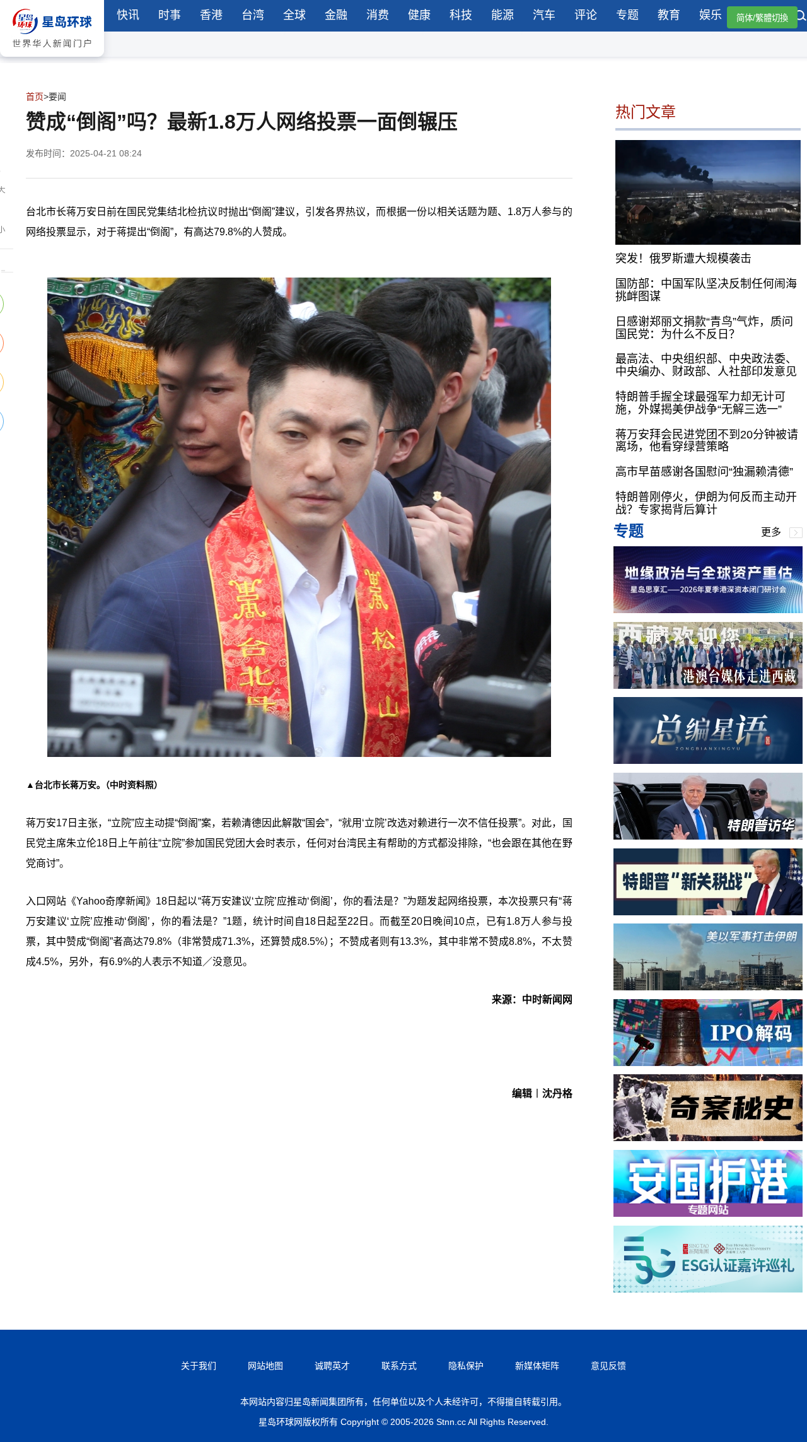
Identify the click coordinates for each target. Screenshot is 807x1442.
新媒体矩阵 (537, 1366)
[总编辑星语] (708, 760)
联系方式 (399, 1366)
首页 (35, 96)
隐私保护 (466, 1366)
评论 (585, 15)
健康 (419, 15)
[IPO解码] (708, 1062)
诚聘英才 (332, 1366)
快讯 (128, 15)
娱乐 (710, 15)
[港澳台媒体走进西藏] (708, 685)
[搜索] (800, 17)
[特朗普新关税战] (708, 911)
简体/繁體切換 (762, 18)
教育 (669, 15)
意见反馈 (608, 1366)
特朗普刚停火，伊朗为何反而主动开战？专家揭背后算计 (706, 503)
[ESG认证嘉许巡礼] (708, 1289)
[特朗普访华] (708, 836)
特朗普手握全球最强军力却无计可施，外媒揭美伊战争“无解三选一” (700, 403)
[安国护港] (708, 1213)
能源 (502, 15)
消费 (377, 15)
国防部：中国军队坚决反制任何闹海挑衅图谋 (706, 290)
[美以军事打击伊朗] (708, 987)
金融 (336, 15)
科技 (461, 15)
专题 (627, 15)
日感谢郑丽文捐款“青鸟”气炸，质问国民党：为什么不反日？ (704, 328)
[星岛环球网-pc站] (52, 59)
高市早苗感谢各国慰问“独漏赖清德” (704, 472)
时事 (169, 15)
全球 (294, 15)
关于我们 (198, 1366)
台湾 (252, 15)
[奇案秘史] (708, 1137)
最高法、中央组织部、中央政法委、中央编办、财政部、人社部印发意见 (706, 365)
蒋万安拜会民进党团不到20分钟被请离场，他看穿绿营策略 (706, 441)
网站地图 (265, 1366)
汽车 (544, 15)
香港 (211, 15)
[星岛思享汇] (708, 609)
